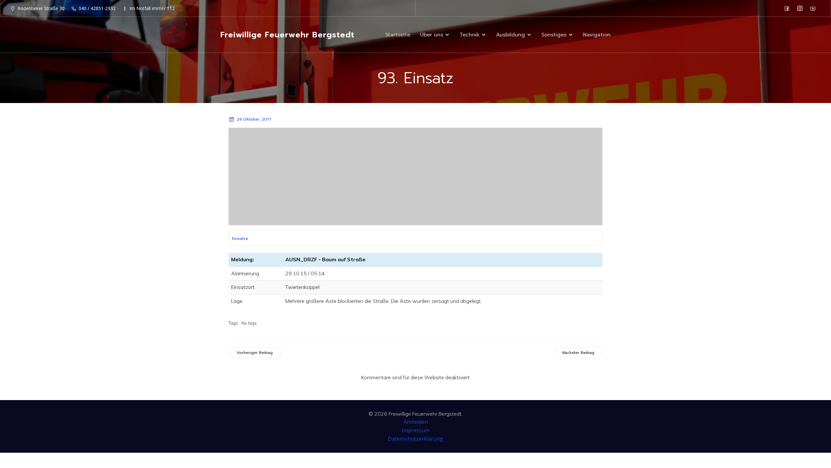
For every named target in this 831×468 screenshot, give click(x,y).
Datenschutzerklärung (415, 438)
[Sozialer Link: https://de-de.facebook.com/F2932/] (788, 8)
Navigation (597, 35)
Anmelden (415, 421)
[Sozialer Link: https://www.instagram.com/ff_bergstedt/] (801, 8)
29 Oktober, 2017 (254, 119)
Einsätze (240, 238)
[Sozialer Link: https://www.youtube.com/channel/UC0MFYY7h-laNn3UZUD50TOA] (814, 8)
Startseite (397, 35)
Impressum (415, 430)
